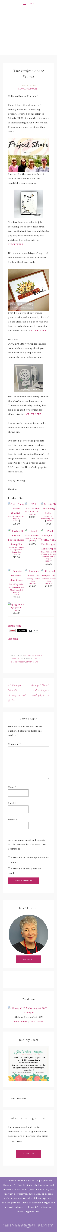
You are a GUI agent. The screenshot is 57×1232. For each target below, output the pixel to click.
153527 (48, 561)
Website (12, 819)
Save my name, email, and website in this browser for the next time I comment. (27, 844)
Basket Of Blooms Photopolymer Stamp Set (16, 549)
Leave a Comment (28, 89)
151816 (32, 514)
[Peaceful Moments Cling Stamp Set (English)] (16, 584)
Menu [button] (31, 4)
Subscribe (28, 1154)
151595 (16, 595)
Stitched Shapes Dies (49, 580)
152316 (32, 541)
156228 (16, 521)
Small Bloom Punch (33, 539)
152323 (48, 583)
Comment (14, 744)
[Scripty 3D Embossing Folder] (49, 513)
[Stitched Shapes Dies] (49, 575)
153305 (16, 554)
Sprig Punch (16, 608)
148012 (16, 610)
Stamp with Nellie (28, 31)
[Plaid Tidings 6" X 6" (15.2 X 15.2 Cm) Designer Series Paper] (49, 548)
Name (12, 787)
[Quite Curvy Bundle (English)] (16, 513)
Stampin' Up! (32, 662)
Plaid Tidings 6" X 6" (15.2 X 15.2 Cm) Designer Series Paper (49, 555)
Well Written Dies (32, 512)
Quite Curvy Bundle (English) (16, 517)
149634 (49, 521)
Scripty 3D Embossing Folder (48, 517)
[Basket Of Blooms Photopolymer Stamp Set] (16, 544)
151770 (32, 583)
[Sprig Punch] (16, 604)
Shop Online (36, 1021)
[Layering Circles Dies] (33, 575)
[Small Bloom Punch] (33, 535)
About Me (28, 959)
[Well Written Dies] (33, 508)
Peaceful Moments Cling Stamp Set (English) (16, 590)
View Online (20, 1021)
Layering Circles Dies (33, 580)
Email (12, 803)
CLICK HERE (15, 244)
